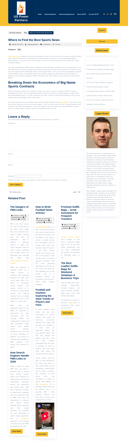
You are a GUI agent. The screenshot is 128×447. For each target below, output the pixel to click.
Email (10, 165)
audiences (44, 384)
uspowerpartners (32, 44)
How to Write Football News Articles (44, 209)
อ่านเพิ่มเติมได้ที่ (41, 227)
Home (40, 14)
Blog (25, 33)
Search (102, 30)
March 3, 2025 (68, 224)
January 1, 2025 (18, 215)
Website (11, 176)
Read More (17, 432)
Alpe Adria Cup (13, 56)
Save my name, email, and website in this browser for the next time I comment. (39, 180)
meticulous (25, 418)
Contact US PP (94, 14)
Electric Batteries (50, 14)
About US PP (81, 14)
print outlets (64, 102)
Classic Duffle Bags (70, 237)
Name (11, 154)
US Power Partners (15, 33)
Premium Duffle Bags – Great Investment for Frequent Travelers (70, 212)
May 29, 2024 (43, 218)
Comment (12, 123)
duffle (70, 302)
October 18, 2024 (17, 44)
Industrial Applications (66, 14)
